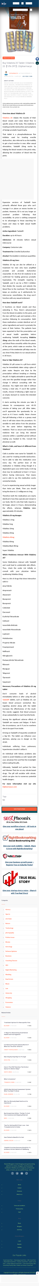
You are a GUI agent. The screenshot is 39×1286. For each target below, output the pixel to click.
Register (19, 1244)
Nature (7, 923)
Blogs (19, 1223)
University (8, 993)
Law (6, 988)
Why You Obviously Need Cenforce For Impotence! (16, 1102)
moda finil (7, 1060)
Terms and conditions (19, 1205)
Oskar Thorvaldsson (11, 1049)
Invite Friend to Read (19, 809)
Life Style (8, 919)
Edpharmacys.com (10, 787)
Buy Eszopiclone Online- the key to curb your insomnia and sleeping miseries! (17, 1114)
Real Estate (9, 979)
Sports (7, 914)
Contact (19, 1188)
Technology (9, 928)
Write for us (19, 1194)
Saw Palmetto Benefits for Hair (14, 1137)
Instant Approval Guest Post (14, 1263)
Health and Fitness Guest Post (25, 1265)
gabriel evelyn (8, 1140)
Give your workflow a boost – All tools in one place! (19, 827)
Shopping (8, 998)
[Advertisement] (19, 179)
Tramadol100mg (9, 1082)
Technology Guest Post (20, 1260)
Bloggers (19, 1226)
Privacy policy (19, 1208)
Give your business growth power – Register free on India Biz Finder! (19, 863)
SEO (6, 965)
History (7, 909)
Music (7, 984)
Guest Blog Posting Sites (9, 1265)
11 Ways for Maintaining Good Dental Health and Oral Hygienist (16, 1033)
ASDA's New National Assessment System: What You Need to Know (17, 1090)
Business (8, 956)
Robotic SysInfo (22, 1274)
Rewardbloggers (13, 1272)
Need (5, 1118)
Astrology (8, 946)
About (19, 1184)
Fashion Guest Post (22, 1261)
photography (9, 933)
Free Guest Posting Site (29, 1263)
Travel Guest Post (7, 1260)
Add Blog (19, 1229)
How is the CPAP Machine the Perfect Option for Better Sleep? (16, 1068)
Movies (7, 942)
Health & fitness (8, 58)
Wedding (8, 974)
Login (19, 1241)
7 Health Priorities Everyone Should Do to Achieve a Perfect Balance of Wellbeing (17, 1148)
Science (8, 1007)
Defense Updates (11, 951)
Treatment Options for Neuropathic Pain (17, 1022)
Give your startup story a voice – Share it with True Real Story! (19, 891)
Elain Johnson (8, 1094)
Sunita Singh (8, 1072)
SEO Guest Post (31, 1260)
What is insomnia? (10, 1079)
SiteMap (19, 1247)
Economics (9, 1002)
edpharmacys (13, 73)
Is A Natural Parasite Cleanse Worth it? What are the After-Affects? (16, 1045)
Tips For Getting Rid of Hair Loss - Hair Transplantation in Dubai (16, 1126)
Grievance (19, 1191)
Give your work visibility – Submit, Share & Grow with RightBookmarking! (19, 847)
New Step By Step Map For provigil (15, 1057)
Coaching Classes (11, 960)
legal (19, 1212)
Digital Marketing (10, 970)
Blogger (6, 1025)
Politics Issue (9, 937)
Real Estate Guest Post (10, 1261)
